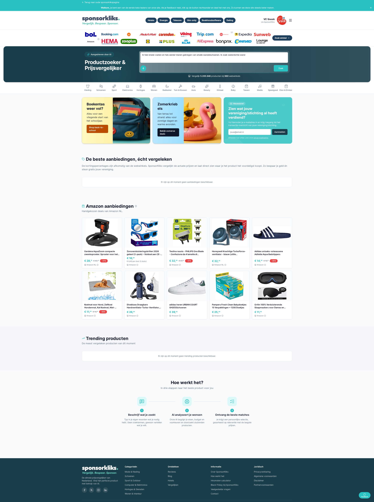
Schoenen (129, 476)
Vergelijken (173, 485)
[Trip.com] (205, 34)
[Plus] (167, 41)
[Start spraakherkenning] (143, 68)
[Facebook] (84, 490)
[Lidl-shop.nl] (148, 41)
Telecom (177, 20)
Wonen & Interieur (133, 493)
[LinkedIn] (105, 490)
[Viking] (186, 34)
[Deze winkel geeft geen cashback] (232, 32)
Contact (214, 493)
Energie (164, 20)
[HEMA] (110, 41)
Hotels (151, 20)
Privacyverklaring (262, 471)
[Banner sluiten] (371, 8)
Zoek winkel (281, 38)
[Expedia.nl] (243, 34)
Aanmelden (279, 132)
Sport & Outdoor (132, 480)
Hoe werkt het (217, 476)
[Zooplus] (129, 41)
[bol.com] (91, 34)
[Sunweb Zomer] (262, 34)
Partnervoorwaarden (263, 485)
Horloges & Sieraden (134, 489)
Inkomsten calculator (221, 480)
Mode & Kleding (132, 471)
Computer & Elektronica (136, 485)
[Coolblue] (129, 34)
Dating (230, 20)
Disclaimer (259, 480)
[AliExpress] (205, 41)
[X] (91, 490)
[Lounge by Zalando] (262, 41)
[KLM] (186, 41)
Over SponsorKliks (219, 471)
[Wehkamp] (224, 34)
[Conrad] (243, 41)
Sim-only (191, 20)
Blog (170, 476)
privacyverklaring (261, 138)
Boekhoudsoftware (211, 20)
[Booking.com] (110, 34)
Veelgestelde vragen (220, 489)
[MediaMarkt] (148, 34)
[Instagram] (98, 490)
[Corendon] (167, 34)
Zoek (280, 68)
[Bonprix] (224, 41)
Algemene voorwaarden (265, 476)
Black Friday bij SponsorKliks (224, 485)
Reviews (172, 471)
